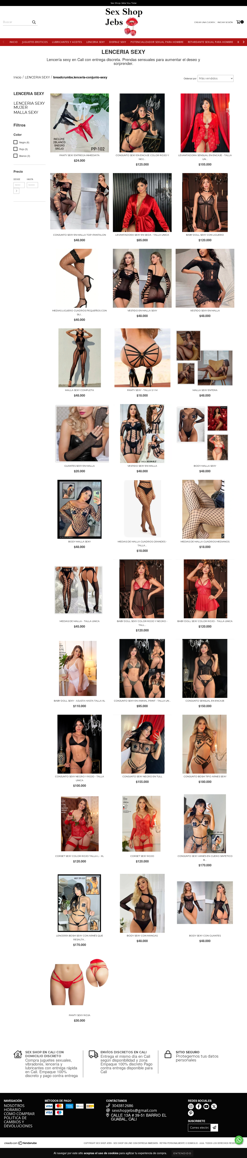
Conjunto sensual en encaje (204, 700)
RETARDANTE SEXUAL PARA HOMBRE (210, 42)
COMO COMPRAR (19, 1113)
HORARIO (12, 1109)
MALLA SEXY (26, 112)
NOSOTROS (14, 1105)
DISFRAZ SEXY (117, 42)
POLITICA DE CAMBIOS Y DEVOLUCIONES (18, 1121)
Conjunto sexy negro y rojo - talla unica (79, 778)
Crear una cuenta (204, 22)
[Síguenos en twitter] (214, 1106)
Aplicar (16, 191)
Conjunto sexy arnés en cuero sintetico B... (205, 858)
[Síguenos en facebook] (198, 1106)
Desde (17, 179)
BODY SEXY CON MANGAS (142, 935)
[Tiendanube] (21, 1144)
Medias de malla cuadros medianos (205, 541)
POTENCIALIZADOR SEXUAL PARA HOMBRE (157, 42)
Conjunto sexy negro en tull (142, 776)
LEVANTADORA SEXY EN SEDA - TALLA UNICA (142, 234)
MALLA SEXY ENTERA (205, 390)
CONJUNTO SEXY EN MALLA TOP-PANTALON (79, 234)
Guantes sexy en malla (79, 465)
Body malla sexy (79, 541)
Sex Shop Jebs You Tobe (123, 3)
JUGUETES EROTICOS (35, 42)
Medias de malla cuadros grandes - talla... (142, 543)
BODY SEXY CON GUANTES (205, 935)
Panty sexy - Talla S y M (142, 390)
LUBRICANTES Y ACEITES (67, 42)
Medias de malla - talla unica (80, 621)
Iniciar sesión (225, 22)
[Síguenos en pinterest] (191, 1113)
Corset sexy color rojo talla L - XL (79, 856)
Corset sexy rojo (142, 856)
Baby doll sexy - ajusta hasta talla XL (79, 700)
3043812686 (122, 1105)
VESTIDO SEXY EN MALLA (205, 310)
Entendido (182, 1153)
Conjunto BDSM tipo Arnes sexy (205, 776)
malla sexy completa (79, 390)
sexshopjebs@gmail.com (134, 1110)
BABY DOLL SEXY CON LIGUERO (205, 234)
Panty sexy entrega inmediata (79, 155)
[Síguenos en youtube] (206, 1106)
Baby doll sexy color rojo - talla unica (205, 621)
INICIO (14, 42)
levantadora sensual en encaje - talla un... (205, 157)
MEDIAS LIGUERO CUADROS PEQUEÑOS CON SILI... (79, 312)
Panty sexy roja (79, 1015)
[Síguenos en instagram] (191, 1106)
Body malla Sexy (205, 465)
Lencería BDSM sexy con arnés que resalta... (79, 937)
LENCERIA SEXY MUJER (29, 105)
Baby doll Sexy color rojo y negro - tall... (142, 623)
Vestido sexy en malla (142, 465)
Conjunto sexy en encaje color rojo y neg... (142, 157)
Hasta (30, 179)
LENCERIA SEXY (95, 42)
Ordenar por (190, 78)
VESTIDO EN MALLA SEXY (142, 310)
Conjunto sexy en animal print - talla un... (142, 700)
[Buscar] (34, 22)
